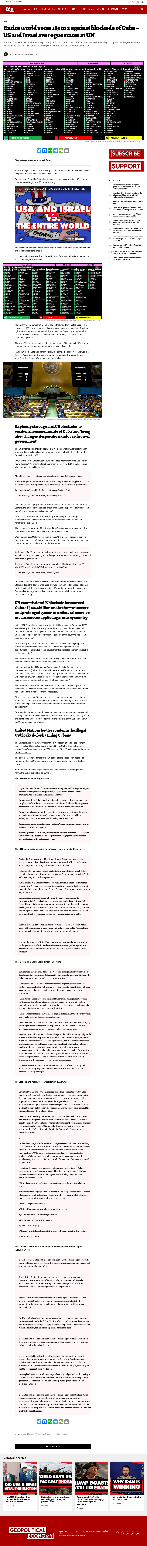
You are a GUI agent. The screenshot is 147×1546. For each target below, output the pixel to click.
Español (113, 9)
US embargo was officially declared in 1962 (38, 449)
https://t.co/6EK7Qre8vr (34, 490)
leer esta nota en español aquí (37, 160)
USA (73, 9)
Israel (43, 1434)
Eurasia (25, 9)
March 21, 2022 (52, 572)
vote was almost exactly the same (46, 352)
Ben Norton (16, 54)
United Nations (62, 1434)
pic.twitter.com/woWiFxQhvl (57, 490)
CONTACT (75, 1531)
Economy (86, 9)
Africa (62, 9)
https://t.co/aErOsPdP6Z (33, 567)
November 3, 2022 (54, 495)
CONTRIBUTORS (86, 1531)
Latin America (43, 9)
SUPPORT (68, 1531)
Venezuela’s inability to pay (66, 331)
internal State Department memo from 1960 (52, 464)
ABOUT (61, 1531)
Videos (101, 9)
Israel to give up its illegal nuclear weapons (43, 591)
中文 (124, 9)
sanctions (51, 1434)
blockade (31, 1434)
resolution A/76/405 (31, 743)
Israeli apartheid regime (33, 251)
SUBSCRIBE (96, 1531)
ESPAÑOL (105, 1531)
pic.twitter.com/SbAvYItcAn (57, 567)
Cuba (38, 1434)
